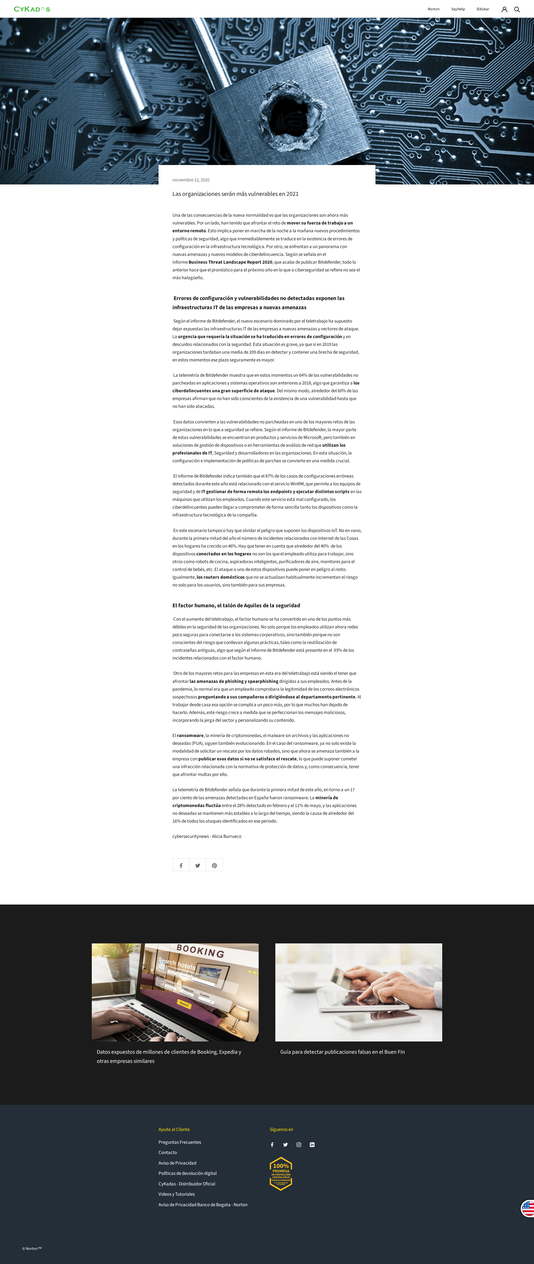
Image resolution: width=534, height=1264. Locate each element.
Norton (434, 9)
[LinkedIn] (312, 1144)
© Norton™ (32, 1248)
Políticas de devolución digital (188, 1173)
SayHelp (458, 9)
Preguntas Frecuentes (180, 1142)
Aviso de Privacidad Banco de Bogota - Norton (203, 1204)
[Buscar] (517, 9)
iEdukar (483, 9)
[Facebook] (272, 1144)
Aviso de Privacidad (177, 1163)
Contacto (168, 1152)
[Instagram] (298, 1144)
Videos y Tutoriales (177, 1194)
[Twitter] (285, 1144)
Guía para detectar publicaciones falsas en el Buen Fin (342, 1052)
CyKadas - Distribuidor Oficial (187, 1184)
